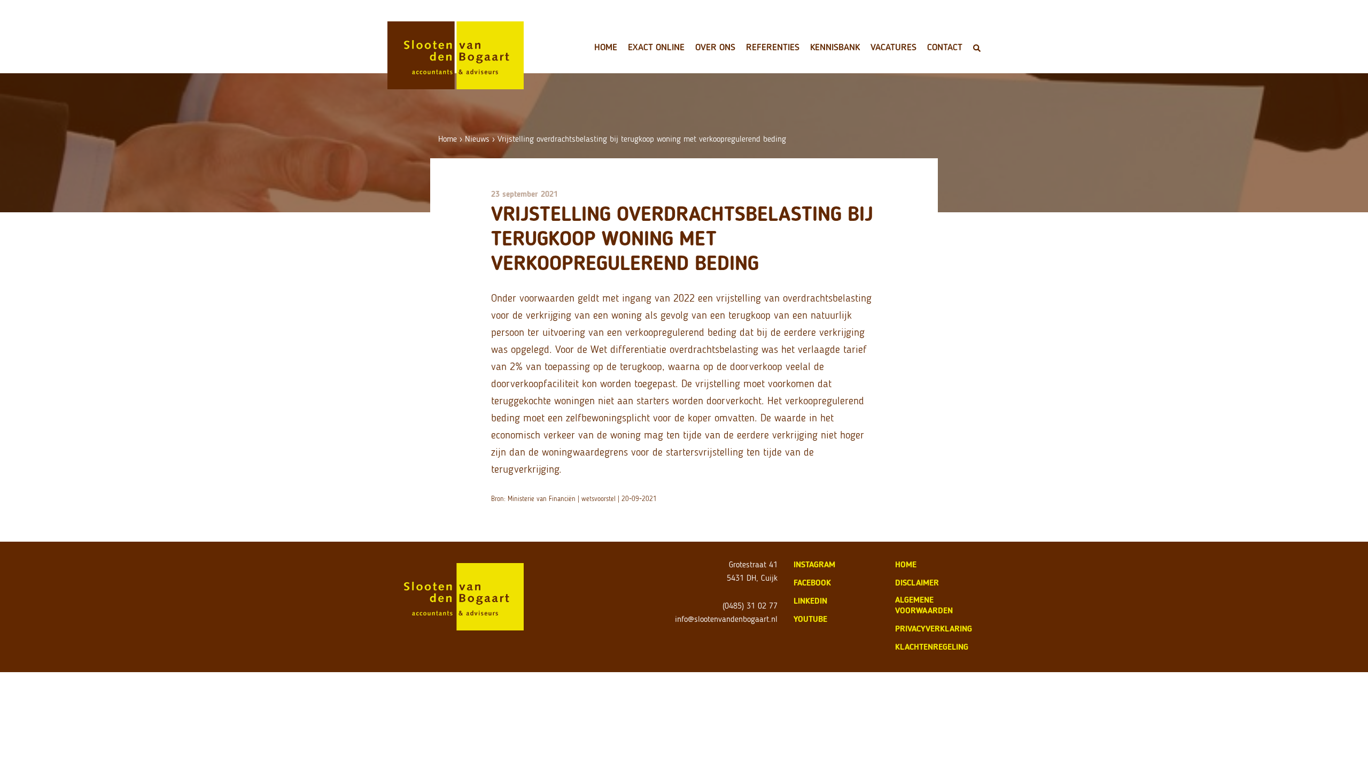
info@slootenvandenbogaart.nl (726, 619)
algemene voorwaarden (924, 605)
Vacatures (893, 47)
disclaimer (917, 583)
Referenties (772, 47)
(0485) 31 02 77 (750, 605)
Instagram (814, 564)
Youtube (810, 619)
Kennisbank (835, 47)
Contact (944, 47)
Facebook (812, 583)
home (905, 564)
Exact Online (656, 47)
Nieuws (477, 139)
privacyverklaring (933, 628)
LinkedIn (810, 601)
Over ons (715, 47)
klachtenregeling (931, 647)
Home (605, 47)
